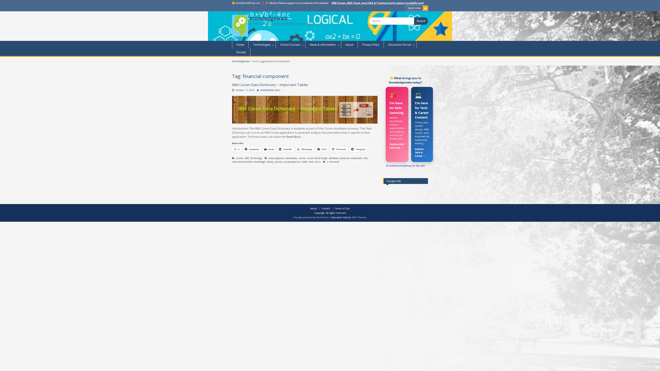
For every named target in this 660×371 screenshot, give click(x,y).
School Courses (290, 45)
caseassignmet (276, 158)
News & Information (323, 45)
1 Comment (333, 161)
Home (240, 45)
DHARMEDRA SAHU (270, 90)
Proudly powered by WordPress (310, 217)
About (349, 45)
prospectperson (292, 161)
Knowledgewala (269, 18)
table (304, 161)
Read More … (295, 137)
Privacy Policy (370, 45)
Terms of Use (342, 208)
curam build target (317, 158)
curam (302, 158)
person (279, 161)
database (334, 158)
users (317, 161)
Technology (256, 158)
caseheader (291, 158)
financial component (351, 158)
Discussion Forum (399, 45)
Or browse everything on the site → (405, 167)
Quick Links (414, 8)
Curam (239, 158)
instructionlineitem (242, 161)
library (270, 161)
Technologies (262, 45)
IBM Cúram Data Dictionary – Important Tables (270, 84)
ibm (366, 158)
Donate (241, 52)
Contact (325, 208)
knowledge (259, 161)
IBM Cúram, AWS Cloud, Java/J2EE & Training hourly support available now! (378, 3)
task (311, 161)
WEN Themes (359, 217)
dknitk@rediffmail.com (248, 3)
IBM (247, 158)
